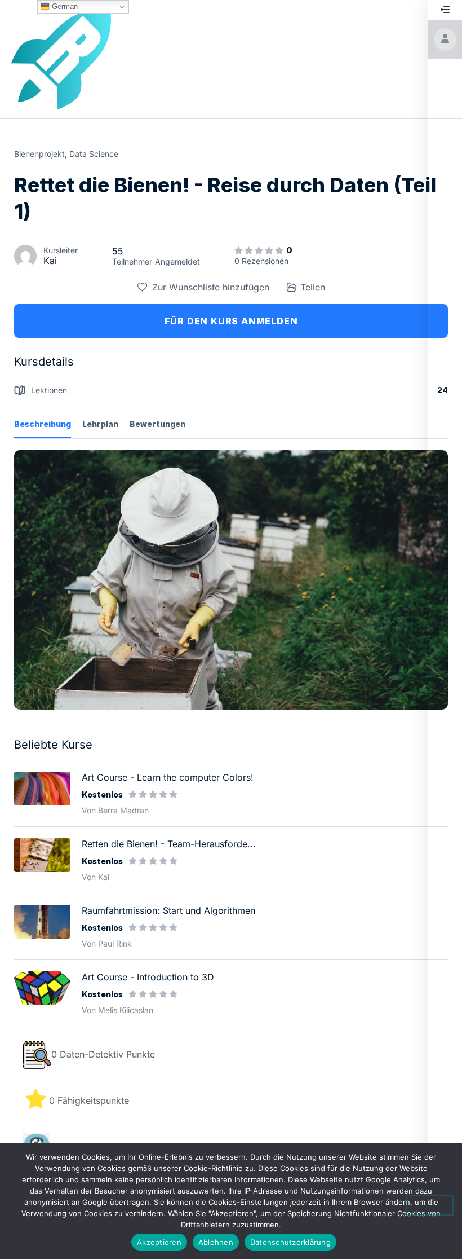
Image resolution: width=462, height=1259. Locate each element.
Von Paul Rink (107, 943)
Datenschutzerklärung (290, 1242)
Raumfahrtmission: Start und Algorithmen (168, 910)
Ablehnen (215, 1242)
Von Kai (95, 877)
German (64, 6)
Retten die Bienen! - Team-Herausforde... (169, 843)
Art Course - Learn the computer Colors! (168, 777)
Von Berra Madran (115, 810)
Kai (50, 260)
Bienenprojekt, (40, 154)
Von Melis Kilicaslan (117, 1010)
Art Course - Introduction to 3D (148, 977)
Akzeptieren (159, 1242)
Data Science (93, 154)
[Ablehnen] (430, 1205)
